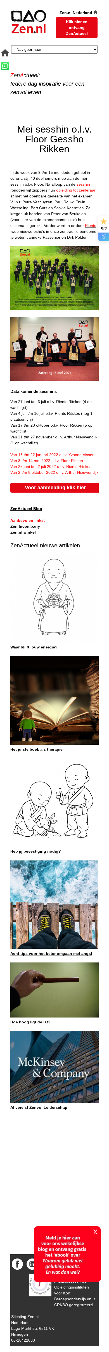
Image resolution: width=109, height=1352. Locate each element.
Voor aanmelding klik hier (55, 487)
